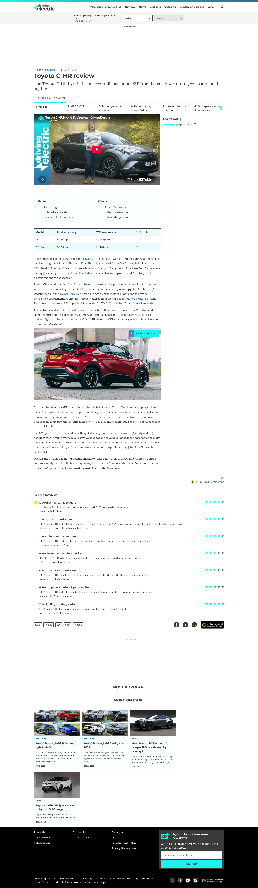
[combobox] (124, 18)
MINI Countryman (50, 412)
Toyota (87, 258)
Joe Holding (44, 98)
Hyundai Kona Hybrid (83, 263)
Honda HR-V (106, 263)
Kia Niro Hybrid (130, 263)
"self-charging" (82, 407)
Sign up (191, 864)
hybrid (89, 273)
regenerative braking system (137, 298)
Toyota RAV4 (120, 407)
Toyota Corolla (69, 294)
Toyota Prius (91, 284)
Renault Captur (74, 412)
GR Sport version (55, 447)
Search (222, 7)
